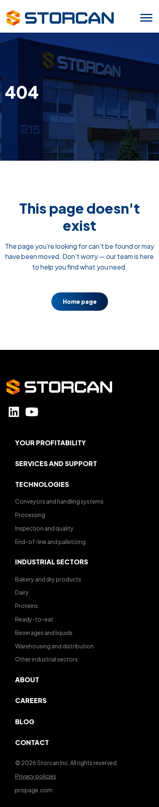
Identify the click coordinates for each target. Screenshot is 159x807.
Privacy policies (35, 776)
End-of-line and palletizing (50, 541)
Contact (32, 742)
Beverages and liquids (44, 632)
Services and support (56, 463)
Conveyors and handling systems (59, 501)
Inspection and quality (44, 528)
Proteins (26, 605)
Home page (80, 301)
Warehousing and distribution (54, 646)
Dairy (22, 592)
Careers (30, 700)
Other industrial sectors (46, 659)
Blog (24, 721)
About (27, 679)
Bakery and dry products (48, 579)
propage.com (34, 790)
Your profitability (50, 442)
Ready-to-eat (34, 619)
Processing (30, 514)
